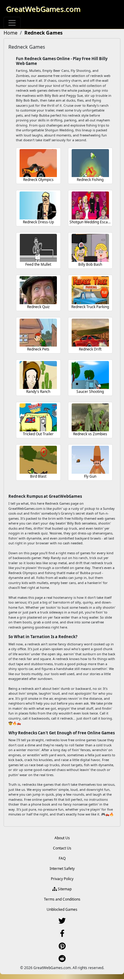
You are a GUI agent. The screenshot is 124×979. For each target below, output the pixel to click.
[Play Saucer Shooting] (90, 375)
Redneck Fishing (90, 179)
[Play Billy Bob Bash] (90, 248)
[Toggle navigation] (12, 23)
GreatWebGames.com (43, 9)
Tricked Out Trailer (38, 433)
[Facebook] (62, 934)
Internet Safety (62, 868)
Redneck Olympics (38, 179)
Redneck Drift (90, 349)
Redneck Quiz (38, 306)
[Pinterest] (62, 947)
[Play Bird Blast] (38, 460)
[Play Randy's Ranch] (38, 375)
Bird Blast (38, 476)
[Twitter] (62, 922)
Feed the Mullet (38, 264)
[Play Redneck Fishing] (90, 163)
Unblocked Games (62, 909)
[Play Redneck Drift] (90, 333)
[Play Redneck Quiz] (38, 290)
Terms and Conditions (62, 899)
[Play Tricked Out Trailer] (38, 417)
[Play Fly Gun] (90, 460)
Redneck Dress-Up (38, 222)
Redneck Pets (38, 349)
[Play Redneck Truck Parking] (90, 290)
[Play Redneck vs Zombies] (90, 417)
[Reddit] (62, 959)
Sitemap (64, 889)
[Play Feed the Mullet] (38, 248)
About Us (62, 837)
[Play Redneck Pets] (38, 333)
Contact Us (62, 848)
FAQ (62, 858)
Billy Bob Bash (90, 264)
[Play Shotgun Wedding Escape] (90, 205)
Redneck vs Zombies (90, 433)
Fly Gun (90, 476)
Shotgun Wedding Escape (91, 222)
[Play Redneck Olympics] (38, 163)
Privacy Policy (62, 878)
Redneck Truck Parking (90, 306)
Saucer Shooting (90, 391)
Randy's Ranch (38, 391)
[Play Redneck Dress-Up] (38, 205)
